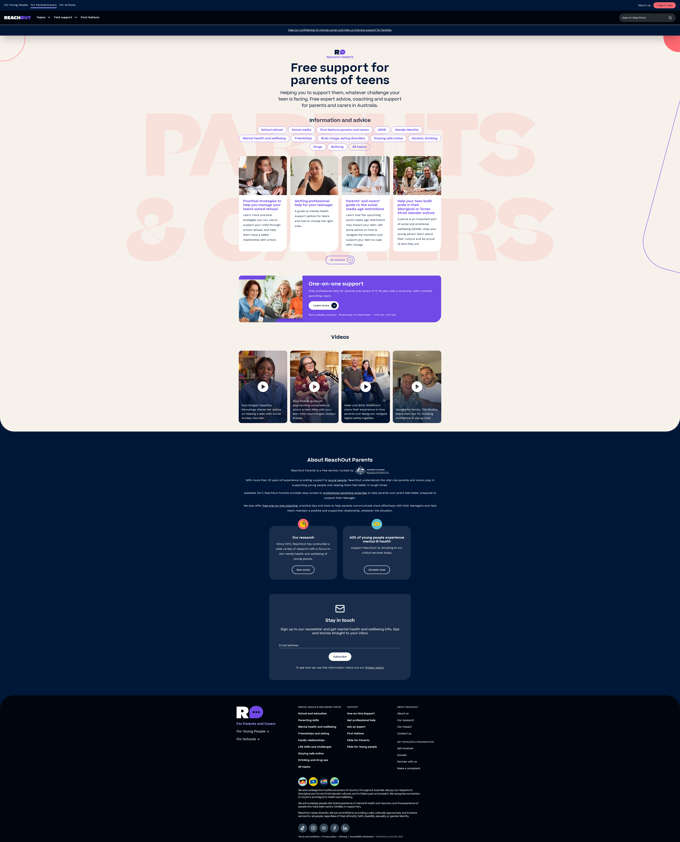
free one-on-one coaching (280, 505)
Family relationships (311, 740)
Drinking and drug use (313, 760)
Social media (301, 130)
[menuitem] (42, 17)
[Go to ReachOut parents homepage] (250, 712)
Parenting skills (308, 720)
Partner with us (407, 762)
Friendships (303, 138)
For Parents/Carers (44, 5)
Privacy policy (374, 667)
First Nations (355, 733)
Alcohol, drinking (424, 138)
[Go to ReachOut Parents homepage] (17, 17)
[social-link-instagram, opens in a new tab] (313, 828)
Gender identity (407, 130)
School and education (312, 713)
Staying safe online (388, 138)
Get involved (405, 748)
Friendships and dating (313, 733)
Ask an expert (356, 727)
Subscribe (340, 656)
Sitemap (343, 836)
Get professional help (361, 720)
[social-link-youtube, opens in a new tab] (323, 828)
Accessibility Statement (362, 836)
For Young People (16, 5)
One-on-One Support (361, 713)
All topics (359, 147)
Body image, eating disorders (343, 138)
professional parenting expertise (345, 493)
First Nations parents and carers (344, 130)
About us (644, 5)
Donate (402, 755)
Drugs (317, 147)
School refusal (272, 130)
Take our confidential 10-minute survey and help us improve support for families (340, 30)
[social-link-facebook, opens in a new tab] (334, 828)
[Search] (670, 17)
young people (337, 480)
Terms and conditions (309, 836)
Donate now (377, 569)
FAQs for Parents (358, 740)
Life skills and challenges (315, 747)
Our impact (404, 727)
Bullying (337, 147)
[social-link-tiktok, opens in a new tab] (302, 828)
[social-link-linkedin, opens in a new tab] (345, 828)
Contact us (404, 733)
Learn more (321, 305)
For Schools (67, 5)
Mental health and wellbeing (264, 138)
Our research (405, 720)
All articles (337, 260)
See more (303, 569)
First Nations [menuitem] (90, 17)
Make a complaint (408, 768)
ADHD (382, 130)
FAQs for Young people (362, 747)
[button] (263, 387)
